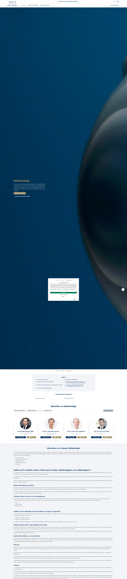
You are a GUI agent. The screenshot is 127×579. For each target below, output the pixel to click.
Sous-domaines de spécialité (42, 379)
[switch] (62, 289)
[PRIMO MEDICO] (12, 3)
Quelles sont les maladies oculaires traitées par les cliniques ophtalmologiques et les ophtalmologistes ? (76, 382)
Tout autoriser (63, 292)
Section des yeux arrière (40, 398)
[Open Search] (114, 1)
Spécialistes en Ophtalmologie (71, 379)
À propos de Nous (114, 5)
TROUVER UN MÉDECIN (20, 193)
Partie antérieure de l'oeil (69, 398)
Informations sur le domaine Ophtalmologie (45, 381)
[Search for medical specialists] (123, 289)
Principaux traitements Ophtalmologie (44, 388)
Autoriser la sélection (63, 294)
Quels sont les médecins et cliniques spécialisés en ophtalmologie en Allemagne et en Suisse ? (75, 385)
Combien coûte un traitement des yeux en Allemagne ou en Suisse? (49, 384)
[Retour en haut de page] (123, 576)
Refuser (63, 296)
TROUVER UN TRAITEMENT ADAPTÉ (22, 196)
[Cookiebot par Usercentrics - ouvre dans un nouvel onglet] (73, 299)
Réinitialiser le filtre (108, 410)
